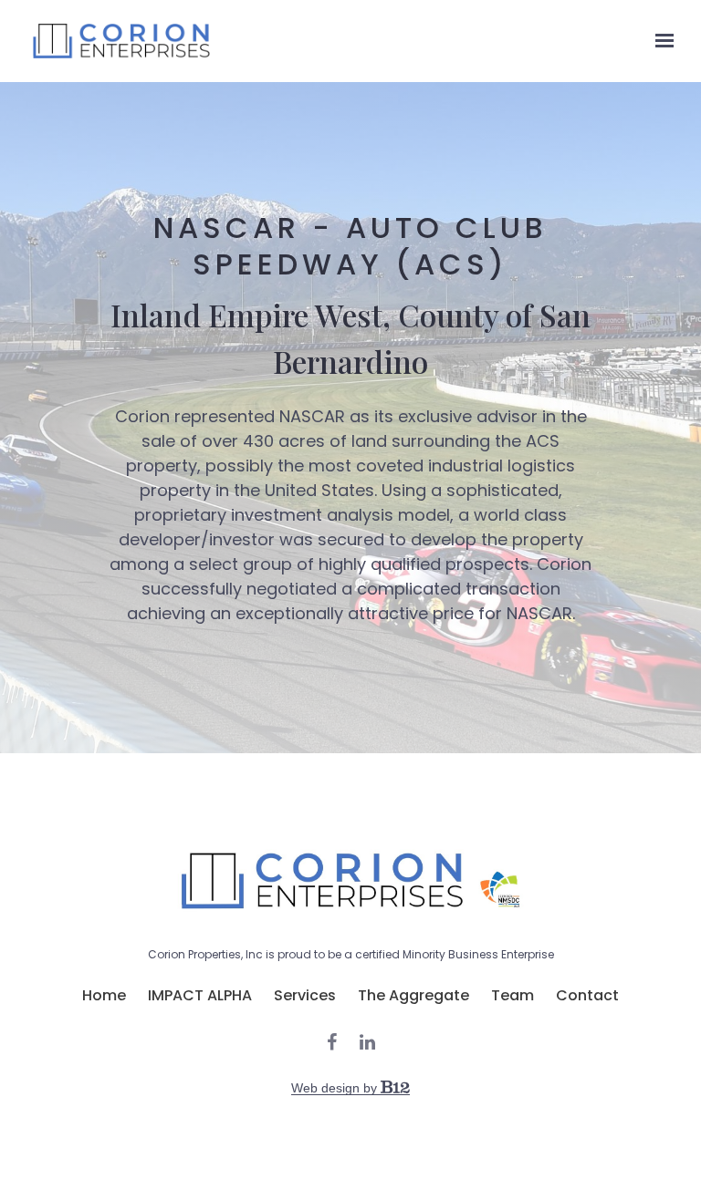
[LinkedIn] (367, 1042)
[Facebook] (332, 1042)
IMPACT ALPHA (200, 996)
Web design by (336, 1088)
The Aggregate (413, 996)
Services (305, 996)
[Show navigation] (660, 41)
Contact (587, 996)
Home (104, 996)
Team (512, 996)
